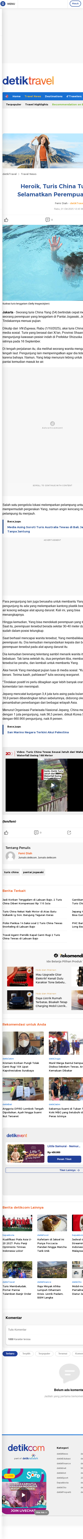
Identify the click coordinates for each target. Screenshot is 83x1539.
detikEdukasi (64, 1458)
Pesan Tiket (64, 1159)
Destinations (54, 96)
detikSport (62, 1477)
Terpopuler (13, 104)
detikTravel (10, 173)
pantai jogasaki (33, 872)
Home (17, 96)
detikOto (61, 1487)
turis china (11, 872)
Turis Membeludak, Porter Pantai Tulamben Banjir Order (17, 1290)
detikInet (61, 1468)
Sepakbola (63, 1482)
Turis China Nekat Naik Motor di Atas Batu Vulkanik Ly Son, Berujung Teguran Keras (29, 913)
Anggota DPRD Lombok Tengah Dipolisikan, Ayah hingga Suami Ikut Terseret (23, 1112)
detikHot (61, 1473)
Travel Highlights (36, 104)
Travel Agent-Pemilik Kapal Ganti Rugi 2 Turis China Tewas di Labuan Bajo (31, 936)
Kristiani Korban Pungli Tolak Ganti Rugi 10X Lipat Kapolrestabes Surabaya (21, 1066)
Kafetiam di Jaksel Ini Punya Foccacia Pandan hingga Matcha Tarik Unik (52, 1245)
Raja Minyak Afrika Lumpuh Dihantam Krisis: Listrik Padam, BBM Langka (50, 1292)
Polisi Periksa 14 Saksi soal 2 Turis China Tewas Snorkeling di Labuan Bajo (32, 925)
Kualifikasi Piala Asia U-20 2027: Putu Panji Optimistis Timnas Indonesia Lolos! (17, 1245)
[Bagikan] (69, 833)
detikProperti (64, 1492)
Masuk (75, 3)
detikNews (62, 1453)
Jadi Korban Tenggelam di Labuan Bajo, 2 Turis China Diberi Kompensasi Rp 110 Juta (32, 901)
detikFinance (64, 1463)
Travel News (33, 96)
